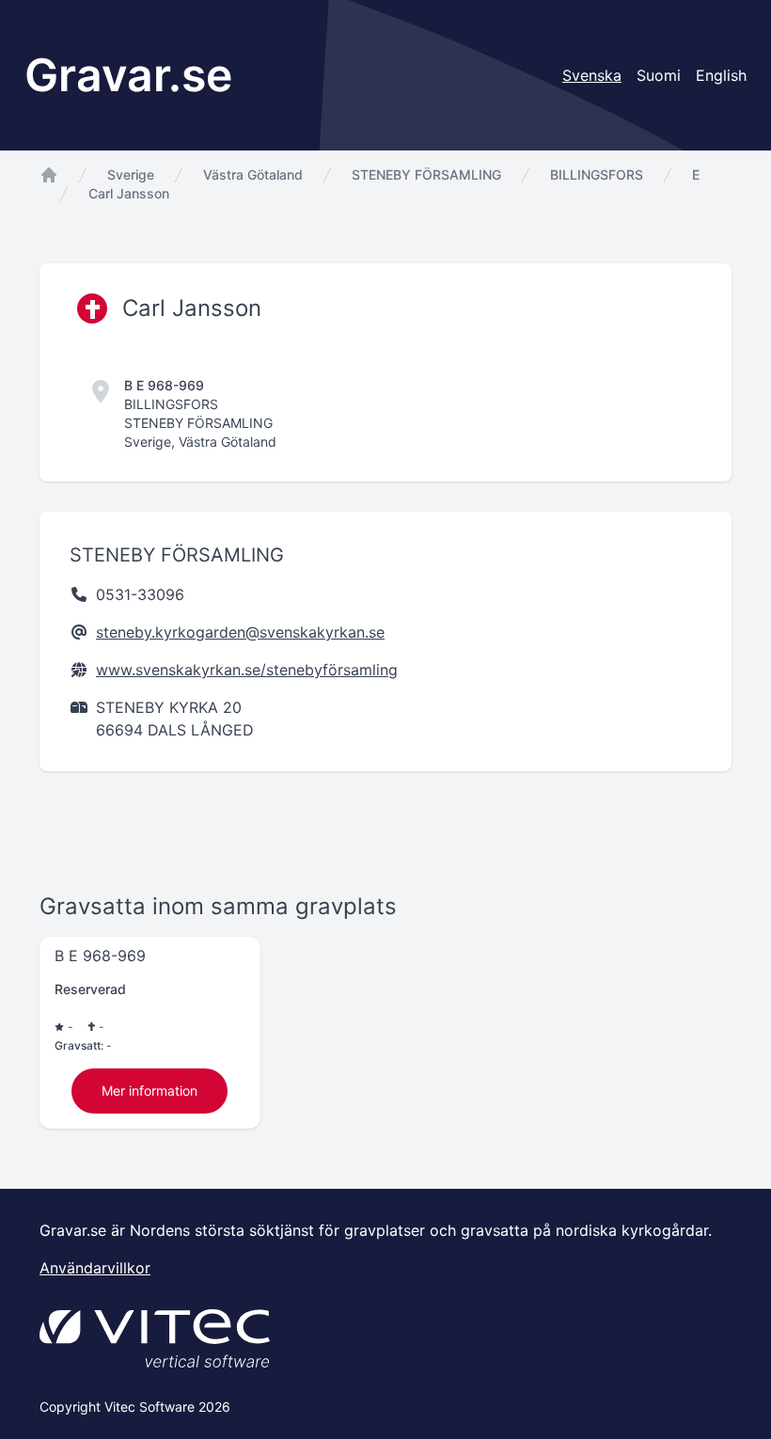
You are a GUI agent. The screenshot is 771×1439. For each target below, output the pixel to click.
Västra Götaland (253, 174)
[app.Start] (48, 175)
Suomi (659, 75)
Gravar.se (128, 75)
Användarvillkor (94, 1267)
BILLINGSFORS (596, 174)
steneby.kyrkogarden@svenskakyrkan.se (240, 632)
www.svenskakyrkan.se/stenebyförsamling (247, 669)
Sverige (130, 174)
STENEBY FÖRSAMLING (426, 174)
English (721, 75)
